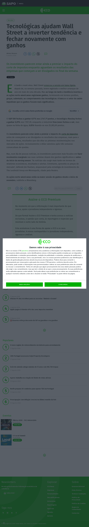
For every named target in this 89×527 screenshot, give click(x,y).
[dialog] (44, 263)
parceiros (25, 250)
